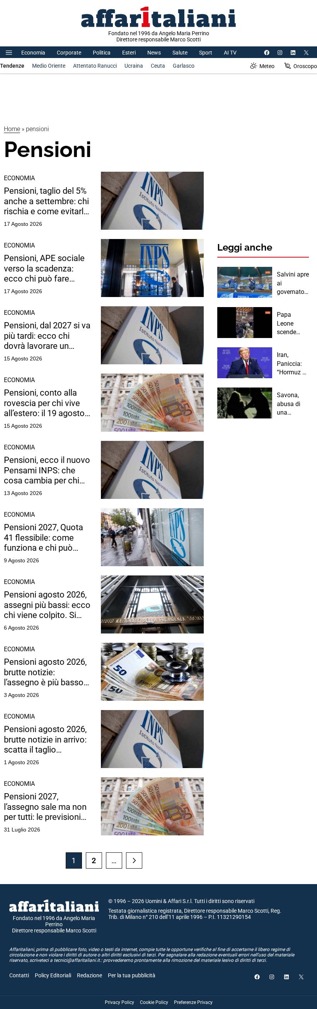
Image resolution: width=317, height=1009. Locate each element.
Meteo (266, 66)
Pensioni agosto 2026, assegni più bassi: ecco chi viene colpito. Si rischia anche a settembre (47, 605)
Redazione (89, 975)
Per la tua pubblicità (131, 975)
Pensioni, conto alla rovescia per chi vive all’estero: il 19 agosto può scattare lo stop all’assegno (44, 403)
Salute (179, 53)
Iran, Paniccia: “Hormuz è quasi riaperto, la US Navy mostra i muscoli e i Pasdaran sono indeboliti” (291, 364)
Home (12, 129)
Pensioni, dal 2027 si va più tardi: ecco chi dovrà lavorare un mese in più (47, 336)
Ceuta (158, 66)
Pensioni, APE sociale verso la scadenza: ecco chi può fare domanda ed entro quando (44, 268)
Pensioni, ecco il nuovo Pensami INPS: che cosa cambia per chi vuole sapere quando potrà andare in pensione (47, 470)
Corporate (69, 53)
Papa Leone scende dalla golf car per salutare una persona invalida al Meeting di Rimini (291, 323)
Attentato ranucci (95, 66)
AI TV (230, 53)
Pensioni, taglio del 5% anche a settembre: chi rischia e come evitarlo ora (46, 201)
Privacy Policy (119, 1002)
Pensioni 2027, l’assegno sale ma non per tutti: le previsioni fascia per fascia (45, 807)
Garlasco (183, 66)
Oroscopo (305, 66)
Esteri (129, 53)
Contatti (19, 975)
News (154, 53)
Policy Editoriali (53, 975)
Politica (102, 53)
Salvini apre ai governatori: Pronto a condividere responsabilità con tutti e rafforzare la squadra (293, 283)
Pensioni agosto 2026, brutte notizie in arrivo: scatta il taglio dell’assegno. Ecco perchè (45, 739)
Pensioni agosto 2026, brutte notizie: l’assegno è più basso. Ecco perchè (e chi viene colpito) (45, 672)
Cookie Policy (154, 1002)
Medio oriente (48, 66)
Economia (33, 53)
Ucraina (133, 66)
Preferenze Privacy (193, 1002)
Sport (205, 53)
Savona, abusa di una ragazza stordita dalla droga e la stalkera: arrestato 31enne (292, 404)
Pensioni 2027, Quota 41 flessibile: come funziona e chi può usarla (43, 537)
